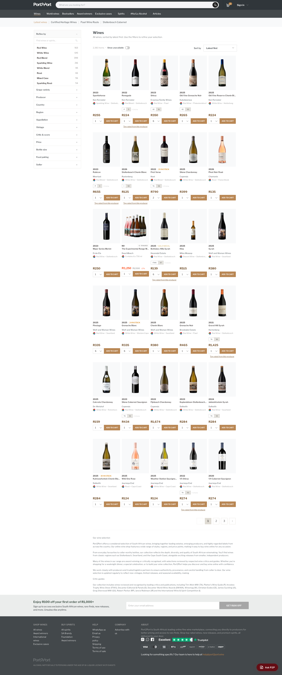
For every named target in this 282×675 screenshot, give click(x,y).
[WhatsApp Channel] (147, 639)
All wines (37, 629)
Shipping (96, 644)
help (95, 624)
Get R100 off (234, 605)
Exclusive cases (41, 644)
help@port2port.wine (213, 654)
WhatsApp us (99, 629)
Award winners (40, 633)
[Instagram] (142, 639)
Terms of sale (99, 651)
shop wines (40, 624)
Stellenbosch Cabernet (115, 22)
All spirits (65, 629)
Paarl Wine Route (90, 22)
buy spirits (68, 624)
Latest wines (40, 22)
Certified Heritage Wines (64, 22)
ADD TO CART (112, 121)
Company (120, 624)
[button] (234, 48)
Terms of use (98, 647)
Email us (96, 633)
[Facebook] (152, 639)
